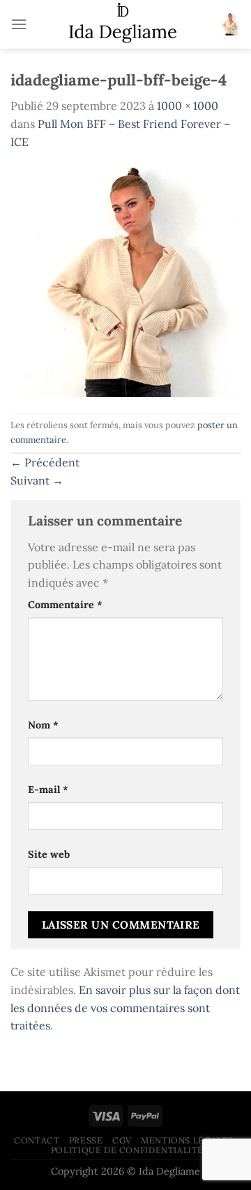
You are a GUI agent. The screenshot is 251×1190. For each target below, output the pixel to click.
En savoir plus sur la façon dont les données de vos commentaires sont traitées (125, 1007)
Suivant (36, 480)
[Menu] (18, 24)
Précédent (44, 462)
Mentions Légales (187, 1140)
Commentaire (65, 604)
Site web (49, 854)
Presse (86, 1140)
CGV (122, 1140)
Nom (43, 725)
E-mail (48, 789)
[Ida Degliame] (123, 24)
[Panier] (229, 24)
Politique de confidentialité (127, 1150)
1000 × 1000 (187, 106)
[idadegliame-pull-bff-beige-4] (125, 281)
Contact (36, 1140)
